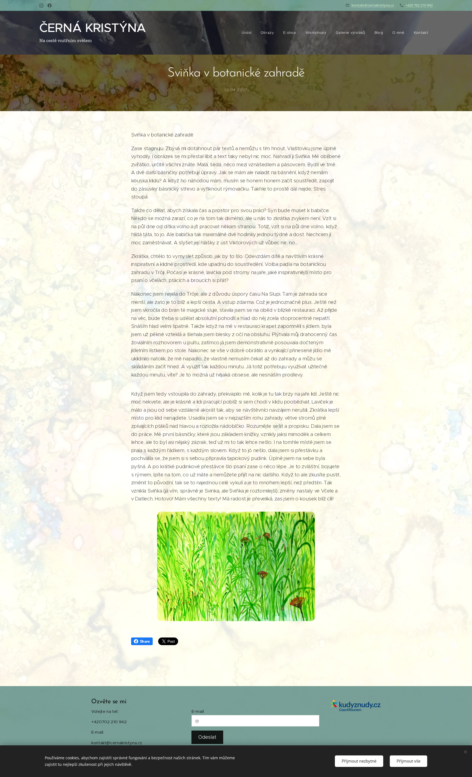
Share (145, 641)
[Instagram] (41, 5)
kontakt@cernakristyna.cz (373, 5)
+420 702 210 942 (419, 5)
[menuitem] (246, 33)
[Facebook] (49, 5)
